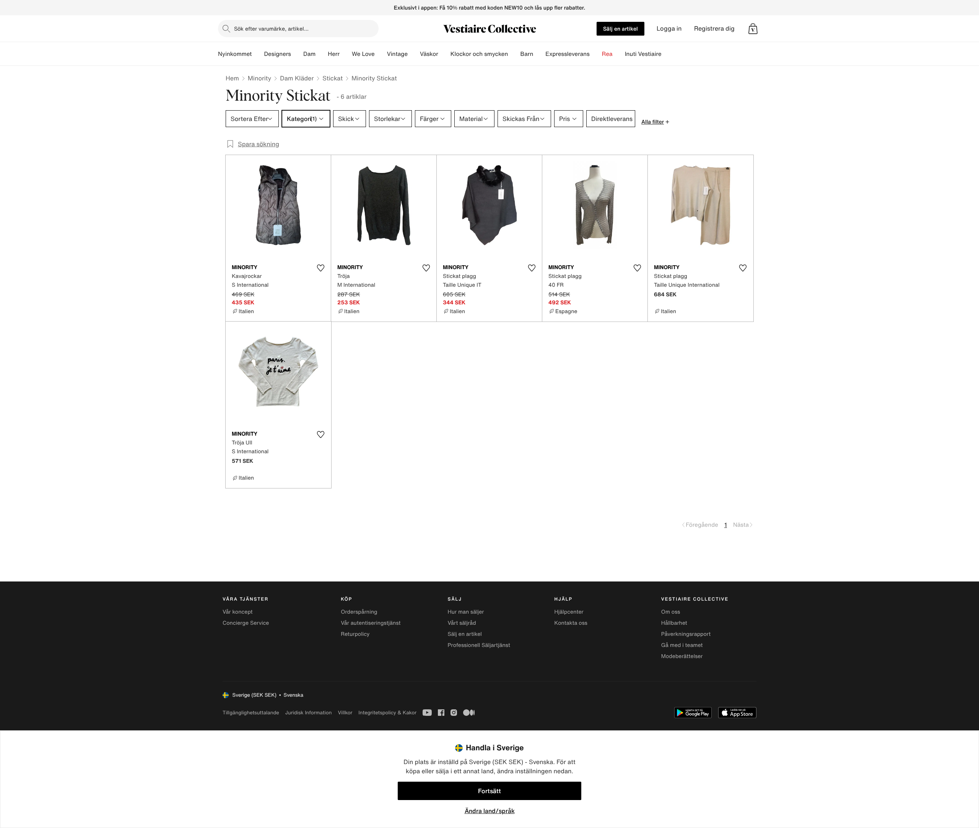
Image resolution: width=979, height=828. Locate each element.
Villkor (345, 712)
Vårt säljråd (461, 623)
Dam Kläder (297, 78)
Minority (259, 78)
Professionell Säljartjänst (478, 645)
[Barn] (539, 54)
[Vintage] (414, 54)
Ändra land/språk (490, 810)
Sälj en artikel (620, 28)
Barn (526, 54)
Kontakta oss (571, 623)
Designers (277, 54)
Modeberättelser (682, 656)
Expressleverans (567, 54)
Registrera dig (714, 28)
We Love (363, 54)
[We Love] (381, 54)
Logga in (669, 28)
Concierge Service (246, 623)
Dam (309, 54)
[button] (753, 28)
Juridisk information (308, 712)
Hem (232, 78)
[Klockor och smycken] (514, 54)
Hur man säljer (465, 612)
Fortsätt (489, 790)
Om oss (670, 612)
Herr (334, 54)
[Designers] (297, 54)
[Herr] (346, 54)
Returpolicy (355, 634)
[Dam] (322, 54)
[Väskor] (444, 54)
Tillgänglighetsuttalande (251, 712)
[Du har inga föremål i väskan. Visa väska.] (753, 28)
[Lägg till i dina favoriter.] (320, 268)
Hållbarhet (674, 623)
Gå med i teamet (682, 645)
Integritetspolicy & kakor (387, 712)
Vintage (397, 54)
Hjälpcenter (569, 612)
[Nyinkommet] (258, 54)
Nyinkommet (235, 54)
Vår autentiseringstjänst (370, 623)
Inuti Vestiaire (643, 54)
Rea (607, 54)
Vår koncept (238, 612)
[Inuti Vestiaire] (668, 54)
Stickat (332, 78)
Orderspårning (359, 612)
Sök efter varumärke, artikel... (271, 28)
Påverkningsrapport (686, 634)
